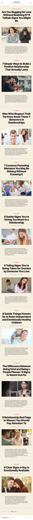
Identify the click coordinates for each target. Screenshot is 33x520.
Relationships (16, 60)
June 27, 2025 (20, 378)
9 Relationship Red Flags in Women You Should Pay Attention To (16, 420)
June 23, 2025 (21, 426)
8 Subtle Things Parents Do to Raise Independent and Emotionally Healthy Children (16, 318)
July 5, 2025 (20, 225)
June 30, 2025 (21, 325)
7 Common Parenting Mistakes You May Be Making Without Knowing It (16, 170)
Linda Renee (14, 225)
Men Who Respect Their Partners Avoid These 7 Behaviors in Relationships (16, 118)
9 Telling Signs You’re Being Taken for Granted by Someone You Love (16, 268)
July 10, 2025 (21, 125)
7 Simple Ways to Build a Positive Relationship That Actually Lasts (16, 66)
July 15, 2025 (21, 72)
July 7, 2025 (21, 177)
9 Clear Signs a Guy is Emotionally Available (16, 469)
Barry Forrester (14, 72)
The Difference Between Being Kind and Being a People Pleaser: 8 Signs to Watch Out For (16, 371)
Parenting (16, 162)
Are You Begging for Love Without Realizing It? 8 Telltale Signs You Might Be (16, 16)
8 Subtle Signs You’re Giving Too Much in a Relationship (16, 219)
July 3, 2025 (21, 274)
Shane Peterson (14, 125)
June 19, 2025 (21, 473)
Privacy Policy (12, 517)
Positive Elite (16, 2)
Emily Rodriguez (14, 177)
